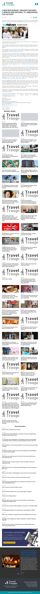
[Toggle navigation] (36, 4)
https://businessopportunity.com (11, 105)
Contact (12, 585)
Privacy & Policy (13, 587)
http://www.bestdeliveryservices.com (16, 51)
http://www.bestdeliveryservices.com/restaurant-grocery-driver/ (14, 78)
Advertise (8, 585)
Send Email (6, 100)
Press (5, 585)
